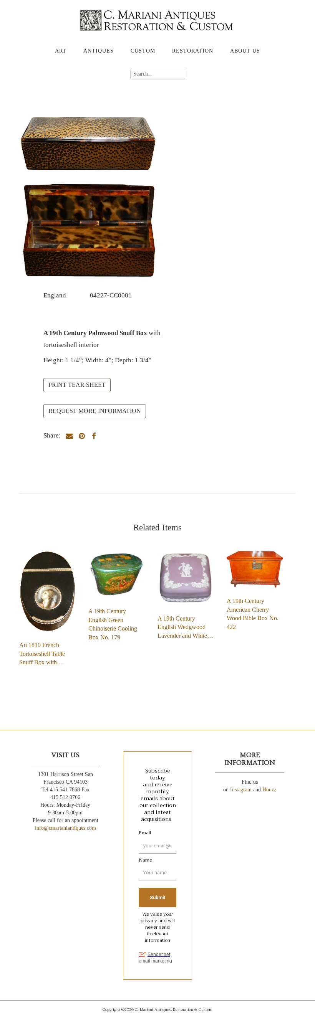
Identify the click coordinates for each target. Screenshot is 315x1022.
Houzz (269, 790)
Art (60, 51)
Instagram (241, 790)
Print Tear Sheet (77, 384)
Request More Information (94, 411)
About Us (245, 51)
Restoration (192, 51)
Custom (143, 51)
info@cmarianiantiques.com (65, 828)
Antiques (98, 51)
